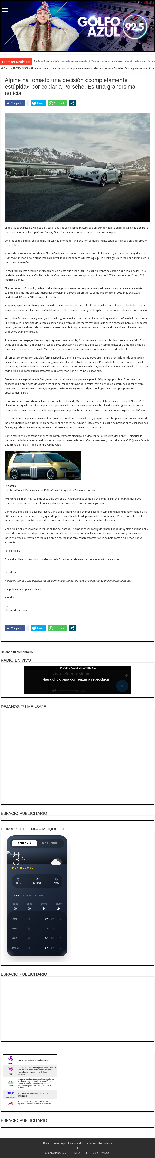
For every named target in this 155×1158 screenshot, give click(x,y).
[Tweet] (38, 103)
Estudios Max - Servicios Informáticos (90, 1143)
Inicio (6, 68)
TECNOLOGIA (20, 68)
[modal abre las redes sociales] (72, 103)
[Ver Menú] (5, 10)
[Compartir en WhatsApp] (57, 103)
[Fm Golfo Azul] (77, 26)
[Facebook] (77, 1148)
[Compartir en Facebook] (15, 103)
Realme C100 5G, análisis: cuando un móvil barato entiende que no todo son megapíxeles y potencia (89, 61)
